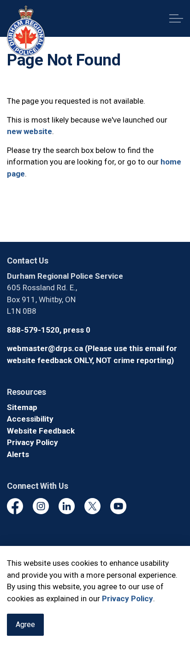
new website (29, 131)
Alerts (18, 454)
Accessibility (30, 418)
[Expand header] (176, 18)
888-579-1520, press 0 (48, 329)
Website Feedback (41, 430)
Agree (25, 624)
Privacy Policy (127, 598)
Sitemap (22, 407)
